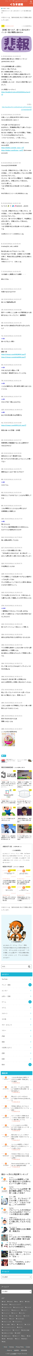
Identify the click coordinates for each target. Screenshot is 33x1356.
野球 (3, 1064)
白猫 (29, 1336)
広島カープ (17, 1336)
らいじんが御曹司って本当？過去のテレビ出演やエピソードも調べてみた (20, 1181)
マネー (4, 1030)
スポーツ (5, 1013)
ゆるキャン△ (16, 1310)
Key (17, 1301)
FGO (4, 1301)
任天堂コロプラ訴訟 (8, 1333)
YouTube (5, 979)
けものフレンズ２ (19, 1307)
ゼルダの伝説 (20, 1318)
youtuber (5, 1304)
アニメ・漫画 (6, 985)
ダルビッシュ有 (7, 1321)
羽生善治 (11, 1338)
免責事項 (16, 1350)
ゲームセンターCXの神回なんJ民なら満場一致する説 (20, 1238)
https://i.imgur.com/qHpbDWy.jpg (12, 357)
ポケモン (20, 1327)
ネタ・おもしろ (7, 1025)
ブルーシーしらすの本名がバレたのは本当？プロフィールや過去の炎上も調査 (20, 1212)
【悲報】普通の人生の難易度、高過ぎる (20, 1230)
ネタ (14, 1324)
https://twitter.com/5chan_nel (11, 150)
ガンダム (23, 1313)
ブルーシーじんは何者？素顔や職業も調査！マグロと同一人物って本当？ (20, 1191)
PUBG (28, 1301)
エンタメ (5, 990)
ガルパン (15, 1313)
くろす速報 (13, 1353)
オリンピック (6, 1313)
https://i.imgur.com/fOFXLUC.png (12, 425)
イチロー (25, 1310)
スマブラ (27, 1316)
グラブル (5, 1316)
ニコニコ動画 (6, 1324)
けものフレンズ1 (7, 1307)
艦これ (18, 1338)
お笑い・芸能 (6, 996)
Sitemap (11, 1347)
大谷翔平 (18, 1333)
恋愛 (3, 1053)
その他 (4, 1019)
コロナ (12, 1316)
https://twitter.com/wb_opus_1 (11, 148)
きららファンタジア (16, 1304)
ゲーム (4, 1002)
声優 (3, 1036)
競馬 (4, 1338)
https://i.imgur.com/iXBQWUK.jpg (12, 354)
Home (5, 1347)
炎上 (24, 1336)
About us (9, 1350)
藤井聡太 (25, 1338)
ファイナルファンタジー (9, 1327)
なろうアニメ (6, 1310)
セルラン (5, 1318)
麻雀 (4, 1341)
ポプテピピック (7, 1330)
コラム (4, 1007)
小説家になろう (7, 1047)
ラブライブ (17, 1330)
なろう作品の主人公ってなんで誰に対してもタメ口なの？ (20, 1221)
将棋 (3, 1042)
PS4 (22, 1301)
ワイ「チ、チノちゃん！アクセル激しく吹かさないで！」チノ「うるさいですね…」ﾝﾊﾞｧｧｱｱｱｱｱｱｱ (20, 1201)
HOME (4, 8)
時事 (8, 8)
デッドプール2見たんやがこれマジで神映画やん (20, 1246)
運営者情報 (24, 1350)
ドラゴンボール (18, 1321)
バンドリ (20, 1324)
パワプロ (28, 1324)
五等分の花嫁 (26, 1330)
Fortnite (11, 1301)
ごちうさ (29, 1307)
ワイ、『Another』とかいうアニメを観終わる (19, 1263)
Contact (28, 1347)
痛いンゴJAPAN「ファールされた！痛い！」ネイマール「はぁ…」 (20, 1254)
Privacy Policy (20, 1347)
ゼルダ (12, 1318)
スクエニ (19, 1316)
